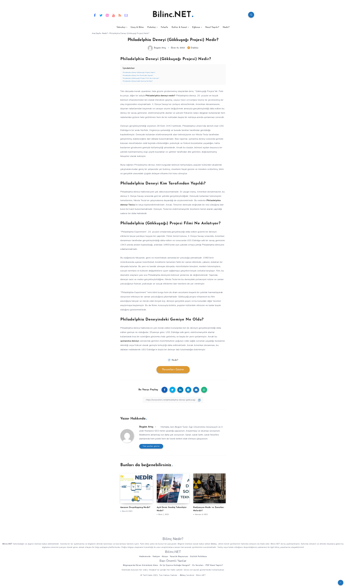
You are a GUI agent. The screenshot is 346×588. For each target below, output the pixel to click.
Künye (165, 556)
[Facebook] (94, 15)
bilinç (214, 544)
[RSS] (119, 15)
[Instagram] (107, 15)
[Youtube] (113, 15)
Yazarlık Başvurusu (179, 556)
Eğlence (196, 27)
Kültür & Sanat (179, 27)
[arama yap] (251, 15)
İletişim (156, 556)
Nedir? (226, 27)
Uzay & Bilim (137, 27)
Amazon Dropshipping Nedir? (135, 507)
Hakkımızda (145, 556)
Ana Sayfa (96, 33)
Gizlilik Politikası (198, 556)
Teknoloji (121, 27)
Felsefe (164, 27)
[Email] (126, 15)
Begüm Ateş (146, 427)
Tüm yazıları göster (151, 446)
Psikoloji (151, 27)
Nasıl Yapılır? (212, 27)
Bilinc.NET (171, 15)
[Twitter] (101, 15)
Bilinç (183, 575)
